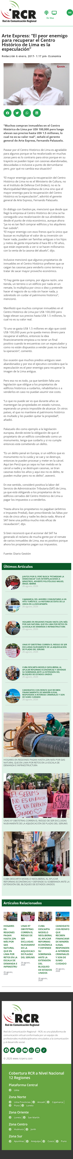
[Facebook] (6, 1050)
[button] (8, 113)
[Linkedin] (37, 1050)
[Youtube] (25, 1050)
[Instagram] (18, 1050)
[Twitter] (12, 1050)
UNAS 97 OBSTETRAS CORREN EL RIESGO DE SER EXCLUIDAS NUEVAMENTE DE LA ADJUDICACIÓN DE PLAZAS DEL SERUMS (44, 646)
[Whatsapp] (31, 1050)
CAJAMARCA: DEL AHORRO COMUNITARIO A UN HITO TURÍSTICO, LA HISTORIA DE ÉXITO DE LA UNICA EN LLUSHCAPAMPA (44, 601)
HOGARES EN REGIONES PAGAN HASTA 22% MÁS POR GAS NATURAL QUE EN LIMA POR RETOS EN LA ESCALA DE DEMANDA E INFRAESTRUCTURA (45, 624)
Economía (54, 56)
